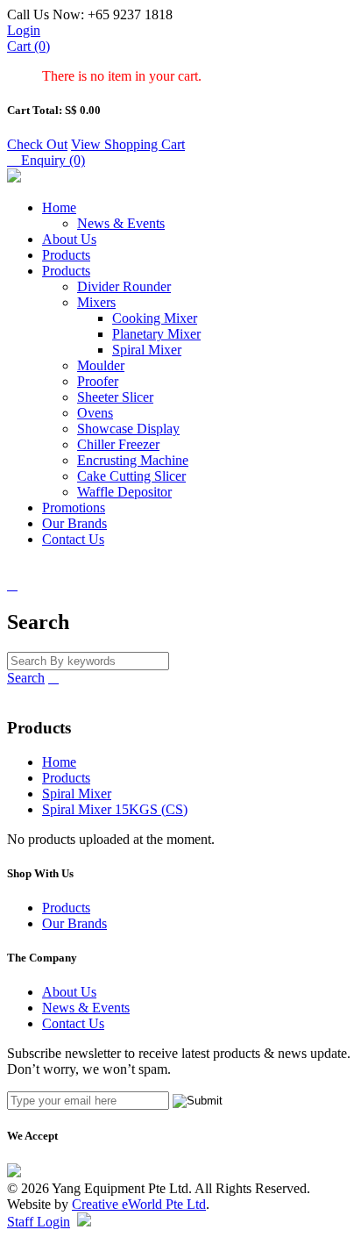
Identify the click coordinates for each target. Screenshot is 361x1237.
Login (23, 30)
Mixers (96, 302)
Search (26, 677)
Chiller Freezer (118, 444)
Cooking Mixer (154, 318)
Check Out (37, 144)
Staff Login (38, 1221)
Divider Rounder (124, 286)
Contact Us (73, 539)
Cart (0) (28, 46)
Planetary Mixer (156, 333)
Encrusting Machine (132, 460)
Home (59, 207)
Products (66, 254)
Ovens (95, 412)
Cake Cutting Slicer (131, 475)
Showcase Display (128, 428)
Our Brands (74, 523)
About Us (69, 239)
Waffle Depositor (124, 491)
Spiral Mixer (146, 349)
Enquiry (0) (46, 160)
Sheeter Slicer (115, 397)
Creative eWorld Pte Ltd (139, 1204)
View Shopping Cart (128, 144)
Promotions (73, 507)
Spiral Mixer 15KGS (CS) (115, 809)
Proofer (97, 381)
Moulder (100, 365)
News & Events (121, 223)
